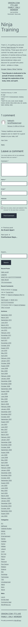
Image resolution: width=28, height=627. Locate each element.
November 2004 (6, 506)
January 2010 (5, 361)
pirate (15, 103)
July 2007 (4, 424)
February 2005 (5, 498)
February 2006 (5, 468)
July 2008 (4, 394)
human (3, 103)
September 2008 (6, 389)
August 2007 (5, 422)
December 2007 (6, 412)
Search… (4, 252)
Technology (5, 577)
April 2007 (4, 432)
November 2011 (6, 335)
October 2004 (5, 508)
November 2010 (6, 343)
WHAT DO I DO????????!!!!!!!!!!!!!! (11, 277)
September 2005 (6, 480)
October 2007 (5, 417)
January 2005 (5, 501)
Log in (3, 597)
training (7, 105)
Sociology (4, 574)
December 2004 (6, 503)
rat (21, 103)
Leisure (3, 549)
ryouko (25, 103)
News (3, 559)
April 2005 (4, 493)
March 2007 (5, 434)
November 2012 (6, 327)
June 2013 (4, 322)
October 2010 (5, 345)
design (3, 531)
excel (16, 101)
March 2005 (5, 496)
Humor (3, 544)
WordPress (17, 620)
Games (3, 539)
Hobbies (21, 96)
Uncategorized (5, 582)
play (18, 103)
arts (9, 101)
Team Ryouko (11, 47)
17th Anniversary (6, 282)
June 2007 (4, 427)
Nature (3, 556)
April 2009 (4, 373)
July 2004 (4, 516)
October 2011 (5, 338)
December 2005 (6, 473)
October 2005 (5, 478)
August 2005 (5, 483)
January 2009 (5, 378)
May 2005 (4, 490)
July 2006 (4, 455)
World (3, 590)
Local (2, 551)
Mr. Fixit (3, 554)
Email (3, 189)
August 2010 (5, 348)
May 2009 (4, 371)
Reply (3, 145)
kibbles (3, 546)
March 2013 (5, 325)
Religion (3, 567)
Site (2, 572)
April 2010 (4, 356)
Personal (4, 561)
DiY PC (3, 533)
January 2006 (5, 470)
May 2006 (4, 460)
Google (21, 101)
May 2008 (4, 399)
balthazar (4, 526)
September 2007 (6, 419)
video (11, 105)
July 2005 (4, 485)
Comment (5, 161)
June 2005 (4, 488)
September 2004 (6, 511)
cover (12, 101)
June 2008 (4, 396)
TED (2, 579)
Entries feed (5, 599)
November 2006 (6, 445)
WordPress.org (5, 604)
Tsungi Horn (10, 292)
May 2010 (4, 353)
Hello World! (5, 280)
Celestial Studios (6, 528)
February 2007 (5, 437)
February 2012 (5, 333)
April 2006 (4, 462)
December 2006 (6, 442)
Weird (2, 98)
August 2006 (5, 452)
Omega (15, 290)
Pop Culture (5, 564)
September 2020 (6, 315)
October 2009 (5, 363)
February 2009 (5, 376)
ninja (11, 103)
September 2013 (6, 320)
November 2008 (6, 384)
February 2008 (5, 406)
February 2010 (5, 358)
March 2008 (5, 404)
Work (2, 587)
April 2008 (4, 401)
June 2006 (4, 457)
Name (3, 179)
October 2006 (5, 447)
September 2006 (6, 450)
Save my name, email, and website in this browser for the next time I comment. (15, 209)
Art (7, 101)
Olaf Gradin (4, 300)
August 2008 (5, 391)
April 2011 (4, 340)
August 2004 (5, 513)
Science (3, 569)
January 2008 (5, 409)
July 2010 (4, 350)
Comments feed (6, 602)
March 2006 (5, 465)
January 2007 (5, 440)
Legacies (4, 274)
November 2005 (6, 475)
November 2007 (6, 414)
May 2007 (4, 429)
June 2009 (4, 368)
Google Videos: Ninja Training (11, 69)
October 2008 (5, 386)
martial (7, 103)
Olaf (4, 94)
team (2, 105)
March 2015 (5, 317)
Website (3, 198)
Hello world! (5, 272)
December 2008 (6, 381)
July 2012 (4, 330)
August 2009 (5, 366)
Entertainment (14, 96)
